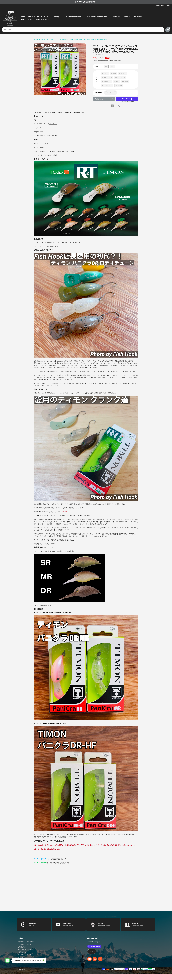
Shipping (104, 60)
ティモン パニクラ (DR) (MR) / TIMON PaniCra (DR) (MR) (53, 612)
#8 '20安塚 (125, 81)
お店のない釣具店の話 (25, 955)
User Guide (31, 925)
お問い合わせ (22, 952)
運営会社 (21, 957)
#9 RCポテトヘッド (107, 85)
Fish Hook (24, 969)
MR (106, 66)
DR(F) (112, 66)
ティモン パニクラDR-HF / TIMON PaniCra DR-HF (50, 723)
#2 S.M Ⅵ (113, 73)
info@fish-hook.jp (68, 925)
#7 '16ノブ (116, 81)
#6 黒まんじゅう (106, 81)
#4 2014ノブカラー (107, 77)
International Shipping (104, 925)
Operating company (137, 925)
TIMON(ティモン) (98, 54)
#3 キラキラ (122, 73)
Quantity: (98, 92)
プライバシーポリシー (25, 944)
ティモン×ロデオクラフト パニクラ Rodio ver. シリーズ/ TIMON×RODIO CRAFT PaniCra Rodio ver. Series (73, 39)
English (167, 5)
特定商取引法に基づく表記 (26, 942)
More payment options (127, 101)
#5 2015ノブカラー (120, 77)
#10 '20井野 (118, 85)
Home (36, 39)
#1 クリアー (105, 73)
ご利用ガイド (22, 947)
